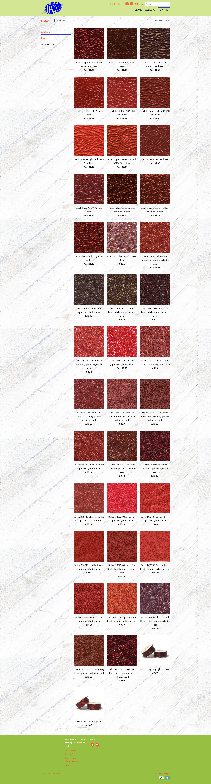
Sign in (139, 4)
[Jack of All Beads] (53, 8)
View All (61, 20)
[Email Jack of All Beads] (131, 3)
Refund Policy (71, 754)
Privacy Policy (71, 758)
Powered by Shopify (162, 773)
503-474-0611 (116, 4)
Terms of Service (72, 761)
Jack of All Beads (53, 773)
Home (138, 10)
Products (46, 20)
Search (68, 765)
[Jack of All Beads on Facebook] (127, 3)
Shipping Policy (71, 750)
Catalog (150, 10)
